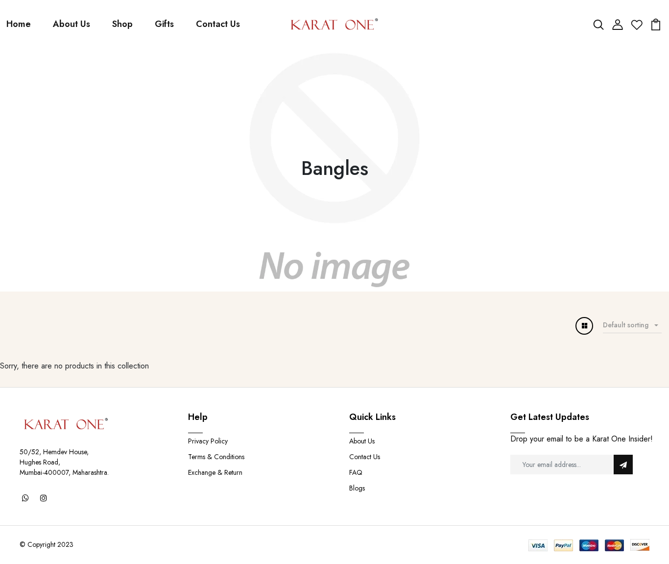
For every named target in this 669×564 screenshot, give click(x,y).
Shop (122, 24)
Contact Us (218, 24)
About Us (71, 24)
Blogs (357, 488)
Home (18, 24)
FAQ (355, 472)
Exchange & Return (215, 472)
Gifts (164, 24)
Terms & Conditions (216, 457)
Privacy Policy (208, 441)
